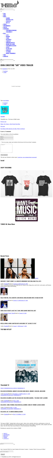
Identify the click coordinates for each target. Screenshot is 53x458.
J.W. (5, 407)
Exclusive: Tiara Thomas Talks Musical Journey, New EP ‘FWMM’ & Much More (23, 405)
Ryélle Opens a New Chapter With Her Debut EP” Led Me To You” (19, 323)
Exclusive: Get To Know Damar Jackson (12, 411)
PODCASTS (8, 50)
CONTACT (6, 438)
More (4, 33)
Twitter (4, 72)
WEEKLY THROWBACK (10, 53)
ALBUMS (8, 18)
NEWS (4, 15)
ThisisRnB (4, 68)
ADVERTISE (5, 56)
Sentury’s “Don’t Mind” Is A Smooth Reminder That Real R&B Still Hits (21, 281)
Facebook (5, 71)
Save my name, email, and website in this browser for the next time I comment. (19, 142)
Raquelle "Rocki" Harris (9, 313)
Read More (3, 287)
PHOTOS (5, 27)
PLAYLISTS (8, 21)
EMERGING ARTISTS (10, 42)
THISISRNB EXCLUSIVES (11, 45)
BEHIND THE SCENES (10, 44)
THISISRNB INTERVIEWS (11, 30)
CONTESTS (8, 41)
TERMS (5, 437)
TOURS (7, 38)
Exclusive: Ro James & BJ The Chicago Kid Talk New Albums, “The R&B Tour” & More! (24, 398)
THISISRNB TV (9, 32)
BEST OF (8, 22)
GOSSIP (7, 47)
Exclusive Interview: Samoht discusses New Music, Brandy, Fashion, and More (23, 391)
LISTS (7, 35)
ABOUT (5, 433)
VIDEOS (5, 24)
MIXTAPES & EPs (9, 19)
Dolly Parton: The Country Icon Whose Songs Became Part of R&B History (22, 298)
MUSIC (4, 16)
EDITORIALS (8, 39)
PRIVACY (5, 436)
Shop (4, 13)
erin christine (6, 100)
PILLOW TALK (9, 48)
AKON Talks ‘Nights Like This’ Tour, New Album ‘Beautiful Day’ (18, 310)
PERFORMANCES (6, 26)
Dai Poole (6, 393)
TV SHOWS (8, 52)
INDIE (4, 55)
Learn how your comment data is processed (27, 157)
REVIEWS (8, 36)
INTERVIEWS (6, 29)
